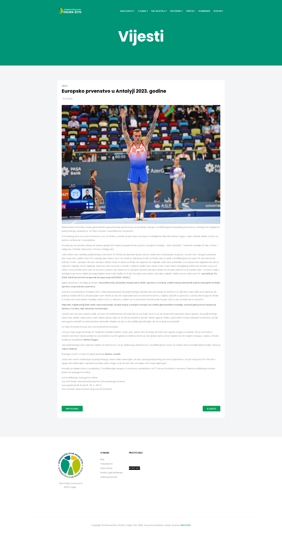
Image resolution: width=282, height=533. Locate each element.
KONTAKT (134, 468)
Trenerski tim (106, 463)
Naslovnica (126, 11)
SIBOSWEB (185, 525)
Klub (102, 459)
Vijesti (65, 85)
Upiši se (189, 11)
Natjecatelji (158, 11)
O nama (142, 11)
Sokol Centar (106, 468)
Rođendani (204, 11)
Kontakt (218, 11)
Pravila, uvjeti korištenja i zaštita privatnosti (111, 475)
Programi (175, 11)
